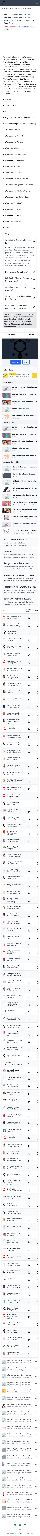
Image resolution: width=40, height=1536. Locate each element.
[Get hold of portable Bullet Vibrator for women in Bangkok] (6, 468)
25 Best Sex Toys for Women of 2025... (14, 1331)
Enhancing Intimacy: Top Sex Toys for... (14, 684)
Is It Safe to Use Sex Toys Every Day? (14, 959)
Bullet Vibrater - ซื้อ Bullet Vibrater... (13, 1205)
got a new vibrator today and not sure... (14, 1019)
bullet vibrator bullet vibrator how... (14, 1324)
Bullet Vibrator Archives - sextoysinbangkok (11, 335)
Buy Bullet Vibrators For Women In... (14, 825)
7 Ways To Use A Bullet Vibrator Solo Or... (14, 1145)
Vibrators (15, 533)
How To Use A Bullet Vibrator (14, 692)
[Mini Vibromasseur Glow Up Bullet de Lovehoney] (6, 416)
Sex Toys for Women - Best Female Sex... (14, 907)
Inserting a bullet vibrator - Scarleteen (14, 744)
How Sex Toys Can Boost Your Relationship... (13, 900)
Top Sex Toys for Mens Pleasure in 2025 (14, 967)
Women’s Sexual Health (26, 533)
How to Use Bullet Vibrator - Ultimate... (14, 1212)
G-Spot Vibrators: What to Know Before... (14, 699)
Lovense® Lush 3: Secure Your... (13, 1071)
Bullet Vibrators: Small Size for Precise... (14, 669)
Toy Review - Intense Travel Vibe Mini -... (14, 1257)
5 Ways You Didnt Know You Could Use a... (15, 863)
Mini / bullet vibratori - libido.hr (15, 1175)
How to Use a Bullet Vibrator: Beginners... (14, 706)
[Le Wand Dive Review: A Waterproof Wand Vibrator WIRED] (6, 395)
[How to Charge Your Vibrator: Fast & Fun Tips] (6, 503)
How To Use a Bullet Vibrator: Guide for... (14, 736)
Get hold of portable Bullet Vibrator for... (14, 870)
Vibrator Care (23, 505)
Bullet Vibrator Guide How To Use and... (14, 1086)
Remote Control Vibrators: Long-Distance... (12, 833)
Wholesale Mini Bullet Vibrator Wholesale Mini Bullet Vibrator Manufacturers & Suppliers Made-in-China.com (24, 8)
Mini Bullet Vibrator (18, 470)
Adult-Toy (16, 519)
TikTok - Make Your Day (20, 408)
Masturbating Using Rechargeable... (14, 662)
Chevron (31, 335)
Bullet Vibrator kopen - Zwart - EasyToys (14, 654)
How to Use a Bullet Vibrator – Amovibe (13, 915)
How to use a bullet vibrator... (14, 639)
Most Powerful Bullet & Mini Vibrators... (15, 885)
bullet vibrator (7, 8)
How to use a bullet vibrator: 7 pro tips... (14, 892)
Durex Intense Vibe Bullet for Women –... (14, 974)
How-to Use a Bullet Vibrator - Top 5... (13, 818)
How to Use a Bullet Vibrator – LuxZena (13, 1286)
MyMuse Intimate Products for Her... (13, 1353)
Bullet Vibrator (16, 390)
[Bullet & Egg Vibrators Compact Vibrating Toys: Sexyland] (6, 475)
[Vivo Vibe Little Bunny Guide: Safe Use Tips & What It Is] (6, 517)
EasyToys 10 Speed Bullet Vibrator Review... (13, 952)
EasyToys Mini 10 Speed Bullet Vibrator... (15, 1190)
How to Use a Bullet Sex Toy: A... (14, 996)
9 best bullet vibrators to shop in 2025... (14, 1220)
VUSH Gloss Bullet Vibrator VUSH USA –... (14, 1264)
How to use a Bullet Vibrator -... (14, 1093)
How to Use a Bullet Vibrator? (14, 1130)
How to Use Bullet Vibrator (20, 512)
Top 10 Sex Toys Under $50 (13, 811)
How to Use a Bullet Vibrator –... (14, 1234)
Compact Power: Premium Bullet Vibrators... (12, 1004)
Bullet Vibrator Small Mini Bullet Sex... (14, 944)
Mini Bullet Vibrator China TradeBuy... (14, 1063)
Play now (34, 376)
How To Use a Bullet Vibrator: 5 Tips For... (14, 1294)
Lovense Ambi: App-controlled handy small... (13, 1033)
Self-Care (36, 533)
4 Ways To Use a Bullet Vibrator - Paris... (14, 1167)
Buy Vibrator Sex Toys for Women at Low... (14, 1227)
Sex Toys (15, 505)
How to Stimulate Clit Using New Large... (14, 796)
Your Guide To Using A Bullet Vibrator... (14, 1041)
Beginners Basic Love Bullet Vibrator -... (14, 617)
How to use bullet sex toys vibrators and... (14, 937)
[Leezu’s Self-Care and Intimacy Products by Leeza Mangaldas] (6, 402)
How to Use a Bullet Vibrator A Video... (13, 758)
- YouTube (11, 728)
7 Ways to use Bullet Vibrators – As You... (14, 1301)
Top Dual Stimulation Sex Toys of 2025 (14, 677)
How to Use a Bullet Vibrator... (14, 1197)
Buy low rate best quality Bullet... (13, 1309)
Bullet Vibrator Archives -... (13, 632)
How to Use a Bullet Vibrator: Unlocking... (14, 625)
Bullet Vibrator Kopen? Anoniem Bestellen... (14, 751)
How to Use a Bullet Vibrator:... (14, 930)
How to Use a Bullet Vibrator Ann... (13, 877)
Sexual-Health (34, 519)
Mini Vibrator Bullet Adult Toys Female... (14, 1346)
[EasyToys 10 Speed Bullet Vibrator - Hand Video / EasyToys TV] (6, 388)
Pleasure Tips (31, 505)
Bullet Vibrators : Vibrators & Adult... (13, 922)
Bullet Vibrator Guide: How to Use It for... (14, 1048)
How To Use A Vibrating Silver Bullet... (12, 1316)
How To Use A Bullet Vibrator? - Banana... (14, 1108)
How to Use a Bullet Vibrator (14, 982)
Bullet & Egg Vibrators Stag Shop (14, 1249)
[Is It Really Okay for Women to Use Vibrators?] (6, 531)
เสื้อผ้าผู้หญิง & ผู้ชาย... (15, 1100)
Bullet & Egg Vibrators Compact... (14, 848)
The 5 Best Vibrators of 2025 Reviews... (14, 781)
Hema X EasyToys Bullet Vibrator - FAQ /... (14, 1160)
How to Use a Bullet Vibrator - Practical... (14, 1123)
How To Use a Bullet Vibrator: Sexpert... (13, 1153)
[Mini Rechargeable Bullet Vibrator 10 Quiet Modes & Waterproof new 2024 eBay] (6, 489)
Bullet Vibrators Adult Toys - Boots (14, 773)
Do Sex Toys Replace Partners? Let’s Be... (14, 855)
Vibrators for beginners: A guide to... (13, 1242)
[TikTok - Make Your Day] (6, 409)
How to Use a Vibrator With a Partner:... (14, 1339)
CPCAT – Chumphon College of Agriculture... (13, 1182)
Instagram (11, 1011)
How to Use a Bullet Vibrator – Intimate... (14, 714)
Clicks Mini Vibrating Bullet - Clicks (14, 647)
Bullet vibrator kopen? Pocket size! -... (14, 989)
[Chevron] (6, 496)
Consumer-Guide (24, 519)
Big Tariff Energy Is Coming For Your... (13, 766)
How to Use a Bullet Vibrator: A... (14, 1056)
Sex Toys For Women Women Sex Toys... (14, 1026)
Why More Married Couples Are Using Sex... (13, 721)
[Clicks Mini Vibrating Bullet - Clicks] (6, 482)
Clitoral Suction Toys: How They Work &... (14, 1115)
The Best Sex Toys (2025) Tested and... (13, 840)
